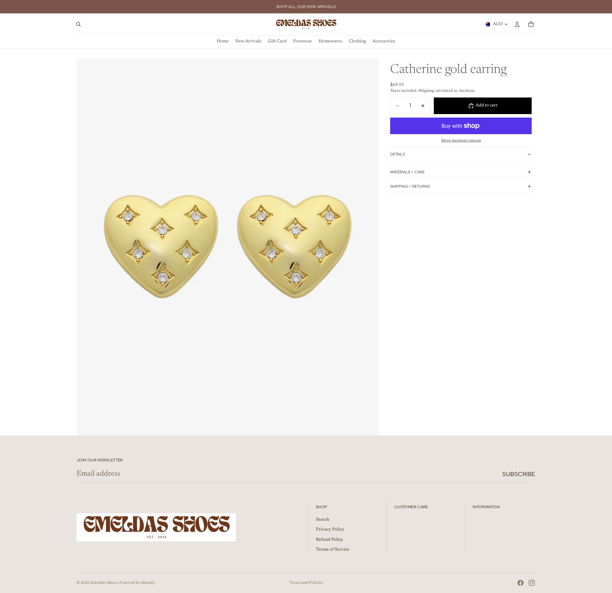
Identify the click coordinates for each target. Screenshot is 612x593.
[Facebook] (520, 583)
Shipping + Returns (410, 186)
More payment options (461, 140)
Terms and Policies (306, 583)
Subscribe (519, 474)
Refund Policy (329, 540)
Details (397, 154)
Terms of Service (332, 550)
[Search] (78, 24)
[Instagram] (532, 583)
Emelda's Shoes (104, 583)
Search (322, 519)
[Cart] (531, 24)
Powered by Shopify (137, 583)
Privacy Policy (330, 530)
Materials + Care (407, 172)
